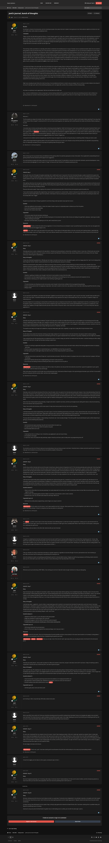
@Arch (51, 682)
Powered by (96, 840)
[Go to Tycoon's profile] (14, 521)
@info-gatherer (27, 226)
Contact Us (10, 840)
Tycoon (14, 526)
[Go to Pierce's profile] (14, 552)
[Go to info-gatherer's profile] (14, 116)
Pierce (14, 557)
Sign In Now (77, 821)
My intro (25, 26)
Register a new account (31, 821)
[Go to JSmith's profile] (14, 155)
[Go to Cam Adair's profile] (14, 569)
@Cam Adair (39, 639)
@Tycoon (26, 634)
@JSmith (25, 230)
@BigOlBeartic (27, 366)
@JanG (27, 521)
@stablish (36, 131)
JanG (12, 17)
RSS (20, 840)
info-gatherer (14, 120)
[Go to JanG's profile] (9, 17)
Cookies (15, 840)
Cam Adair (14, 574)
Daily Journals (25, 17)
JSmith (14, 160)
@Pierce (33, 639)
